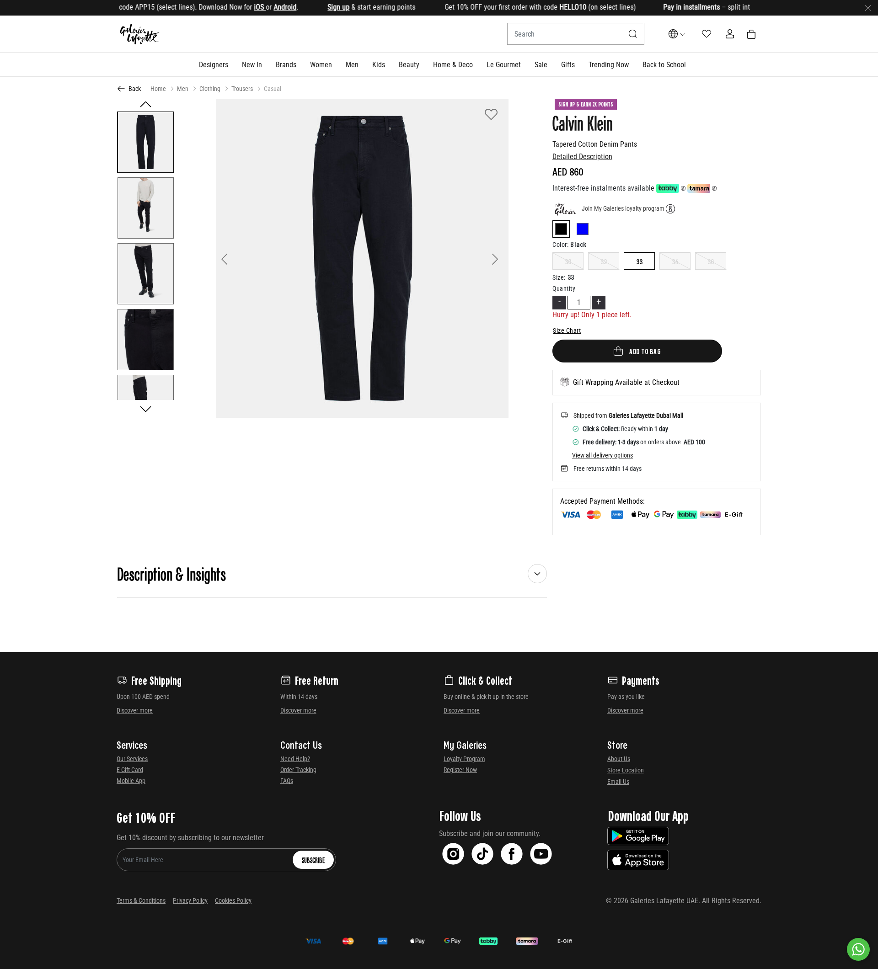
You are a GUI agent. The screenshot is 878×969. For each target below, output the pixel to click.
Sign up (319, 7)
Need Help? (295, 758)
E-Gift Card (130, 769)
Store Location (625, 770)
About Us (618, 758)
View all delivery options (602, 455)
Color (560, 244)
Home (158, 88)
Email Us (618, 781)
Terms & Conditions (141, 900)
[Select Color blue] (583, 230)
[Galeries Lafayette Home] (140, 34)
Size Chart (567, 330)
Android (265, 7)
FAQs (286, 780)
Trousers (242, 88)
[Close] (868, 7)
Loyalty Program (464, 758)
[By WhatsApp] (858, 949)
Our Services (132, 758)
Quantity (563, 288)
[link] (286, 64)
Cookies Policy (233, 900)
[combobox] (575, 34)
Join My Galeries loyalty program (623, 208)
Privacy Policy (190, 900)
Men (182, 88)
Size (559, 277)
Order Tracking (298, 769)
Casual (272, 88)
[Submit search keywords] (633, 34)
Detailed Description (582, 156)
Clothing (209, 88)
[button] (213, 64)
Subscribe (313, 859)
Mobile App (131, 780)
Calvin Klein (582, 122)
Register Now (460, 769)
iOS (240, 7)
